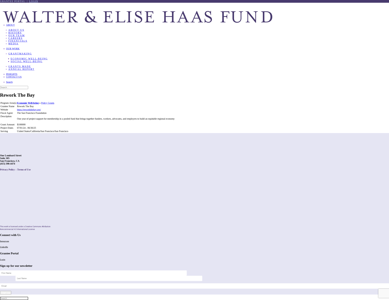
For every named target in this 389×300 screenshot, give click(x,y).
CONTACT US (14, 77)
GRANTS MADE (19, 66)
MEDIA (13, 43)
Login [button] (2, 259)
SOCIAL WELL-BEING (27, 61)
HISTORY (15, 32)
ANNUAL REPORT (21, 69)
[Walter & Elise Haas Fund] (194, 12)
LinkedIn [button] (4, 247)
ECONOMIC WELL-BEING (29, 58)
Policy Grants (47, 103)
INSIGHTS (11, 74)
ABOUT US (16, 30)
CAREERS (15, 38)
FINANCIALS (17, 41)
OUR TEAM (16, 35)
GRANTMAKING (20, 53)
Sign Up (5, 292)
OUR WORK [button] (13, 48)
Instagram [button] (4, 241)
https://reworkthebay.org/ (29, 109)
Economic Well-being (28, 103)
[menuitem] (197, 35)
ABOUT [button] (10, 25)
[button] (9, 82)
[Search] (14, 87)
